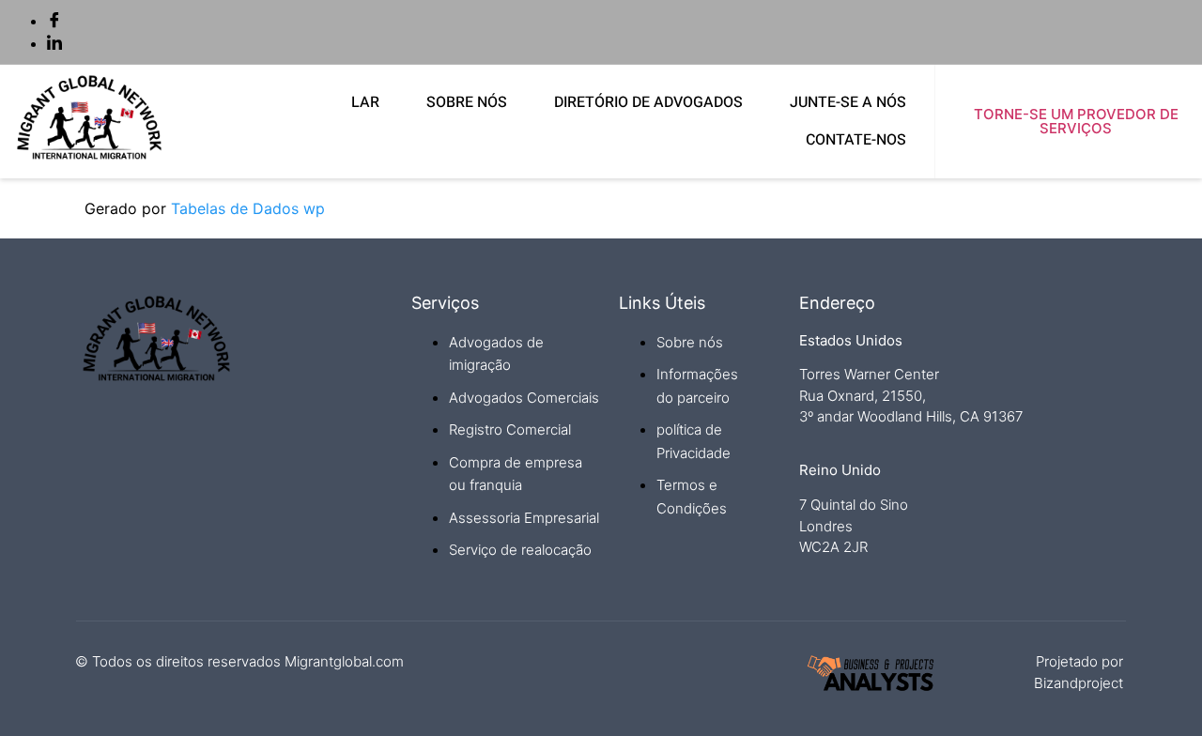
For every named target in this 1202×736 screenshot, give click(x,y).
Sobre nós (466, 102)
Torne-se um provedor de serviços (1076, 121)
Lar (365, 102)
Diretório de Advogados (648, 102)
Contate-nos (856, 140)
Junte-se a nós (848, 102)
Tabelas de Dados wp (248, 208)
